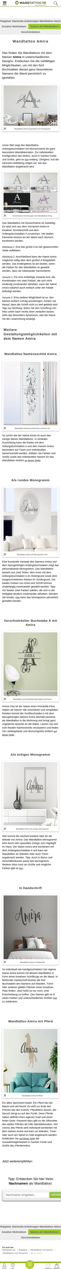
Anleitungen (31, 21)
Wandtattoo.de (8, 1250)
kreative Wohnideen (14, 26)
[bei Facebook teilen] (32, 1169)
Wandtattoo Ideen (50, 21)
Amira (39, 1253)
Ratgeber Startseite (12, 21)
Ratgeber (23, 1250)
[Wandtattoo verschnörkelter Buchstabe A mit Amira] (30, 664)
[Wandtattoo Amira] (30, 105)
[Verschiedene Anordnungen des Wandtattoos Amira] (30, 192)
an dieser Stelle (32, 460)
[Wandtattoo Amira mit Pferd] (30, 1061)
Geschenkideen (30, 32)
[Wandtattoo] (30, 3)
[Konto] (4, 1266)
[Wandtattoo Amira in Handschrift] (30, 927)
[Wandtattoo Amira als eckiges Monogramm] (30, 794)
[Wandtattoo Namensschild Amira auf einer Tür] (30, 393)
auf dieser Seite (27, 1138)
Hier (17, 597)
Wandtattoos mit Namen (41, 1250)
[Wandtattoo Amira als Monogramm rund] (30, 519)
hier (27, 159)
